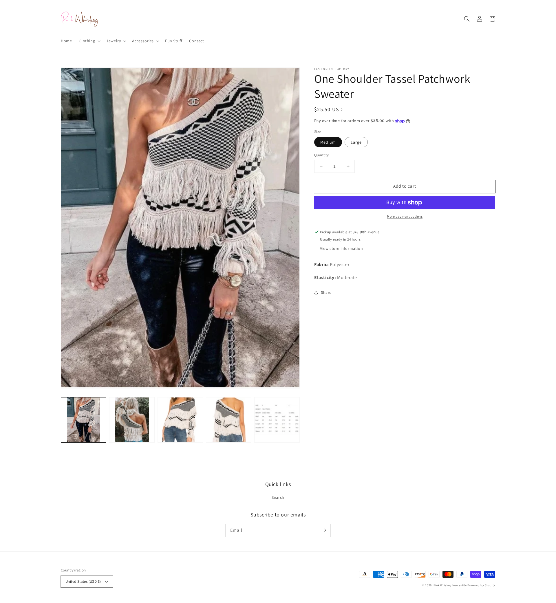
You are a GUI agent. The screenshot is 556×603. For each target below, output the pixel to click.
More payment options (405, 216)
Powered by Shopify (481, 585)
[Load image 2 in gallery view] (132, 420)
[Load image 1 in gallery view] (83, 420)
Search (278, 497)
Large (356, 142)
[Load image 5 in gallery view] (277, 420)
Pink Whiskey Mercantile (450, 585)
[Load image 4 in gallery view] (228, 420)
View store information (341, 248)
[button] (89, 41)
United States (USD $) (83, 581)
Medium (328, 142)
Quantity (321, 155)
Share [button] (326, 292)
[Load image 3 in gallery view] (180, 420)
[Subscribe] (323, 530)
